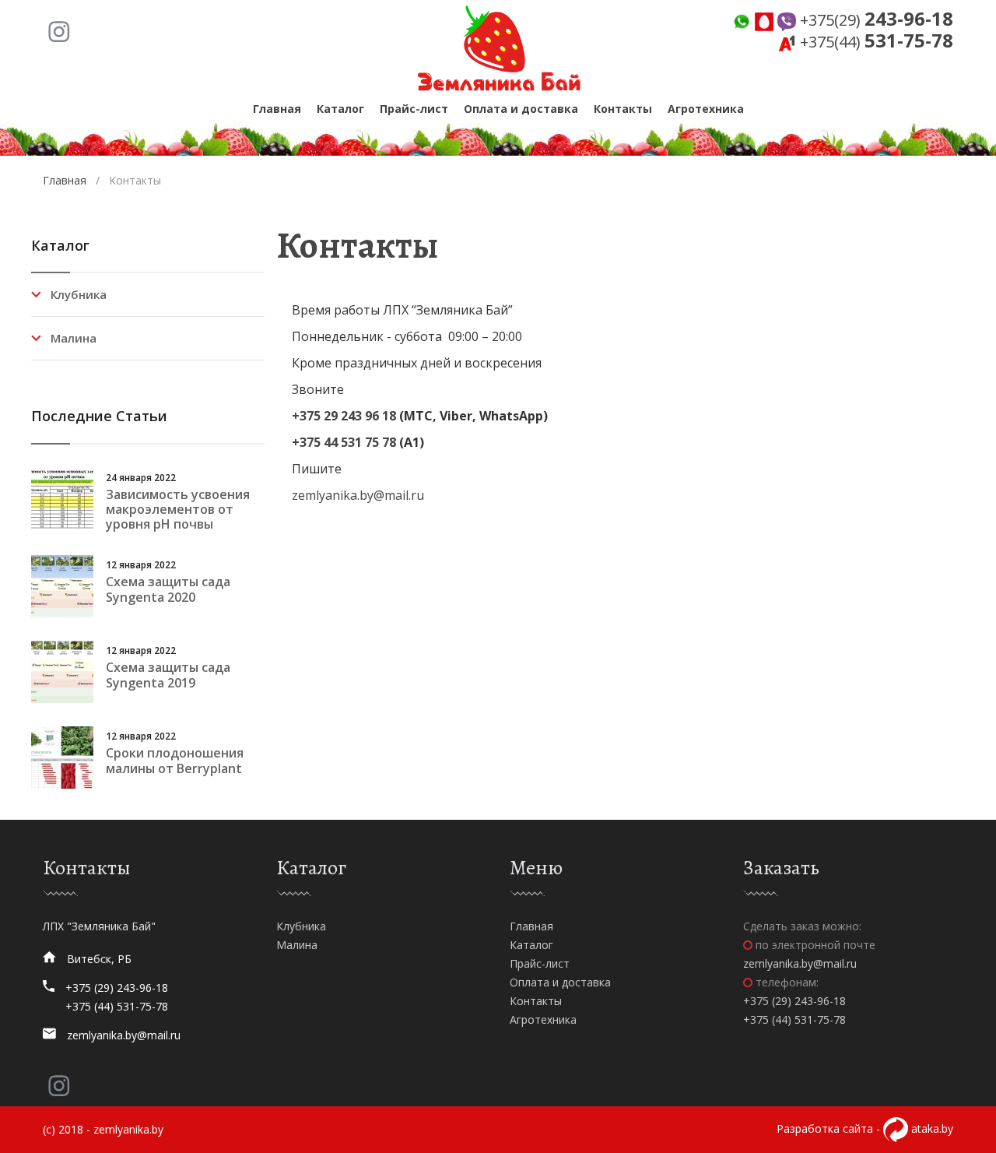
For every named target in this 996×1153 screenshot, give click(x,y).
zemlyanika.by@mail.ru (358, 495)
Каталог (340, 108)
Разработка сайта (825, 1128)
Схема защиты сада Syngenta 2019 (168, 675)
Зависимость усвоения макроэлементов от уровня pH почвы (178, 509)
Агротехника (706, 108)
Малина (73, 338)
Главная (277, 108)
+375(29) (874, 19)
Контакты (623, 108)
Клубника (79, 294)
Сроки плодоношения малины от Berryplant (175, 760)
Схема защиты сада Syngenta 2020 (168, 589)
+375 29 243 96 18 (344, 415)
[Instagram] (58, 31)
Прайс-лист (414, 108)
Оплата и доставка (521, 108)
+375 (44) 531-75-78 (116, 1006)
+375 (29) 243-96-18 (116, 987)
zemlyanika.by (128, 1129)
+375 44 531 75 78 (344, 442)
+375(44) (874, 41)
